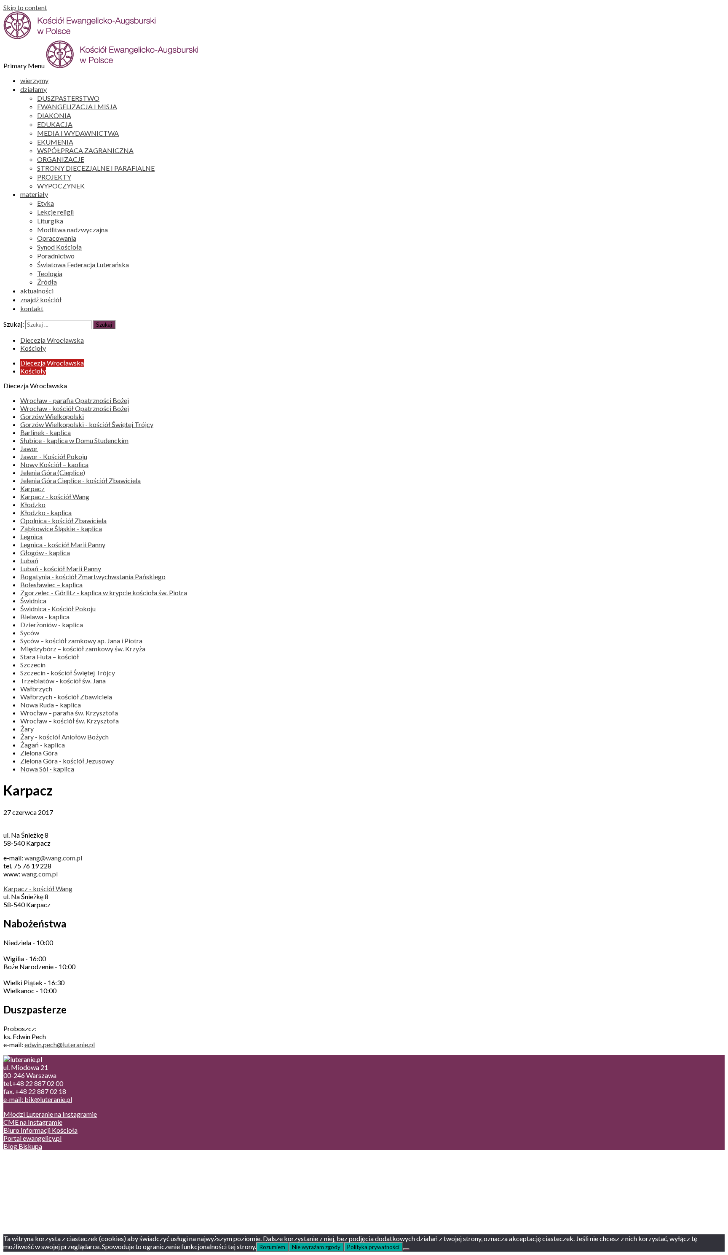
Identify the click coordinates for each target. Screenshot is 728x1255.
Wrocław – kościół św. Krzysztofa (69, 721)
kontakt (31, 308)
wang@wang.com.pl (53, 858)
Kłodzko (33, 504)
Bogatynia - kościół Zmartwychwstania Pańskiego (93, 576)
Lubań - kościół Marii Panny (60, 568)
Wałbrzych (36, 689)
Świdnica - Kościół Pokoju (58, 609)
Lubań (29, 560)
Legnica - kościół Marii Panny (62, 544)
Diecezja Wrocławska (52, 340)
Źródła (47, 282)
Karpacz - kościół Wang (54, 496)
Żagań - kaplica (42, 745)
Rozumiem (272, 1247)
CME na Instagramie (32, 1122)
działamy (33, 89)
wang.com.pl (39, 874)
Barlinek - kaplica (45, 432)
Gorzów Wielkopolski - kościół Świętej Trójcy (86, 424)
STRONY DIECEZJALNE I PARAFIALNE (96, 168)
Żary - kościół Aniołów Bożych (64, 737)
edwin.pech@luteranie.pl (59, 1044)
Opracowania (56, 238)
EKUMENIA (55, 142)
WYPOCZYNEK (61, 186)
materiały (34, 194)
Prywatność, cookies (50, 1169)
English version (41, 1177)
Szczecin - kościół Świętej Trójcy (67, 673)
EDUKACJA (54, 124)
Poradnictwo (56, 256)
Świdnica (33, 601)
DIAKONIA (54, 115)
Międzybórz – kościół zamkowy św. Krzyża (82, 649)
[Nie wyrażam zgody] (406, 1249)
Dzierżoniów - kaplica (51, 625)
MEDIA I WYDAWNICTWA (78, 133)
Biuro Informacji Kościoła (40, 1130)
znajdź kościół (41, 300)
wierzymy (34, 80)
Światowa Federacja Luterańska (83, 265)
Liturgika (50, 221)
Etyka (45, 203)
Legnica (31, 536)
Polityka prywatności (373, 1247)
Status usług (37, 1185)
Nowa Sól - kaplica (47, 769)
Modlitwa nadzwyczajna (72, 230)
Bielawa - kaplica (45, 617)
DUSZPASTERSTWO (68, 98)
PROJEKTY (54, 177)
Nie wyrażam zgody (316, 1247)
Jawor (29, 448)
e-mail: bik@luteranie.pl (37, 1099)
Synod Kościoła (59, 247)
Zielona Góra (39, 753)
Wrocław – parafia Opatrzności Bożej (74, 400)
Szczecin (33, 665)
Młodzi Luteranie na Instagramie (50, 1114)
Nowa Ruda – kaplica (50, 705)
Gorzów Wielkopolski (52, 416)
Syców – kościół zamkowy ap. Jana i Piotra (81, 641)
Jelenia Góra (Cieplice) (52, 472)
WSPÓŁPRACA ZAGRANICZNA (85, 150)
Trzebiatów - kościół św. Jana (63, 681)
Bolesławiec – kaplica (51, 584)
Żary (27, 729)
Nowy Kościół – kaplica (54, 464)
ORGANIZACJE (60, 159)
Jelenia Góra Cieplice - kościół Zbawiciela (80, 480)
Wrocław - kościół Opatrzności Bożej (74, 408)
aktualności (37, 291)
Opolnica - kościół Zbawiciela (63, 520)
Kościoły (33, 348)
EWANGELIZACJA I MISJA (77, 106)
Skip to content (25, 7)
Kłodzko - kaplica (46, 512)
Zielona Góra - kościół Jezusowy (67, 761)
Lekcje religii (55, 212)
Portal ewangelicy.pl (32, 1138)
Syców (29, 633)
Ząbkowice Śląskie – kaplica (61, 528)
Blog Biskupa (22, 1146)
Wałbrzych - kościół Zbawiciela (66, 697)
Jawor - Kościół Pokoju (53, 456)
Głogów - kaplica (45, 552)
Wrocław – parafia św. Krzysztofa (69, 713)
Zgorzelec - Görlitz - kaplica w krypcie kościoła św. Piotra (103, 593)
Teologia (49, 273)
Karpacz (32, 488)
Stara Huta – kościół (49, 657)
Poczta (30, 1161)
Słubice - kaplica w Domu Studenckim (74, 440)
